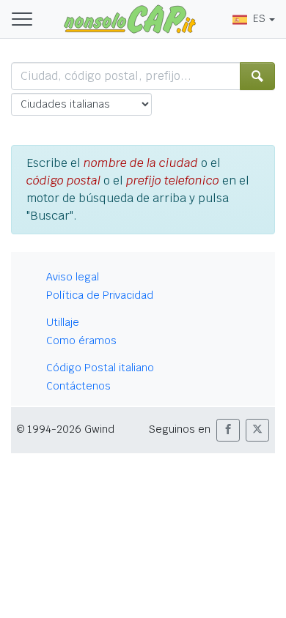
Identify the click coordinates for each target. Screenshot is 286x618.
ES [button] (259, 18)
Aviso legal (72, 276)
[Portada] (130, 18)
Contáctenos (78, 385)
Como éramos (81, 340)
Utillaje (62, 322)
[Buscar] (257, 76)
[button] (228, 430)
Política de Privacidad (99, 295)
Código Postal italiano (100, 367)
